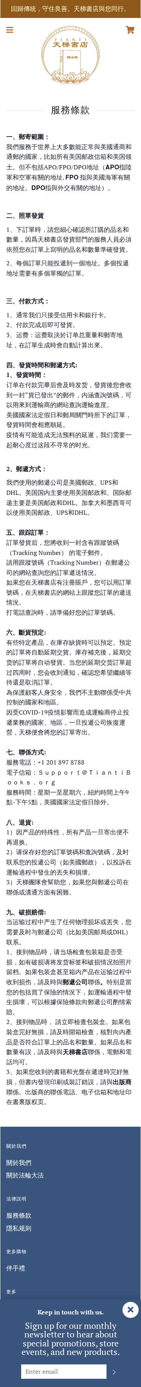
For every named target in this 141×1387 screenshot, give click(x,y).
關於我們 (18, 1162)
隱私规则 (18, 1228)
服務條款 (18, 1215)
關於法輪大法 (25, 1175)
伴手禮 (15, 1268)
